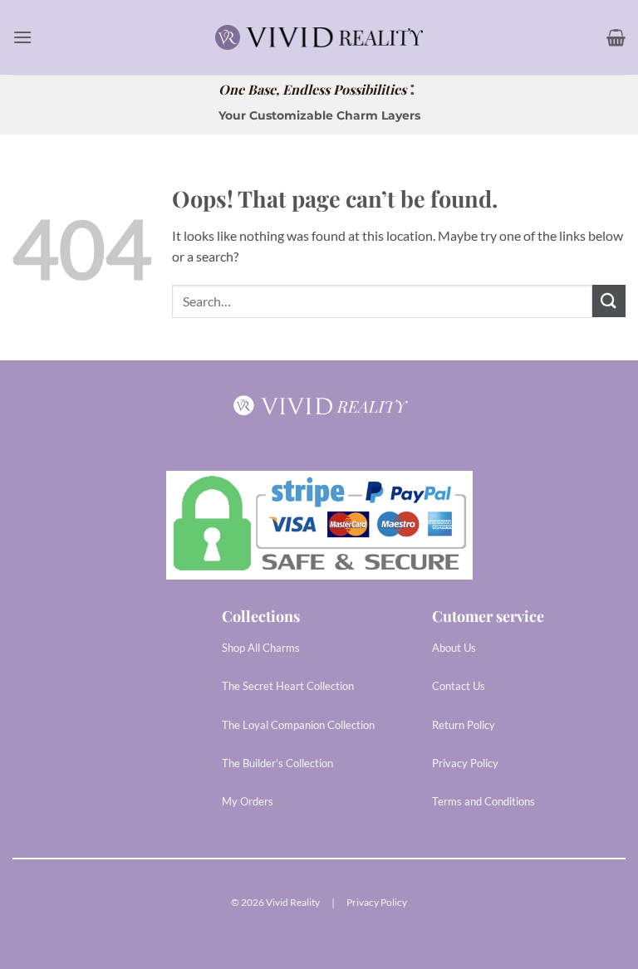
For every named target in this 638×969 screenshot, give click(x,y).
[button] (22, 37)
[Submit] (609, 301)
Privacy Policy (376, 902)
